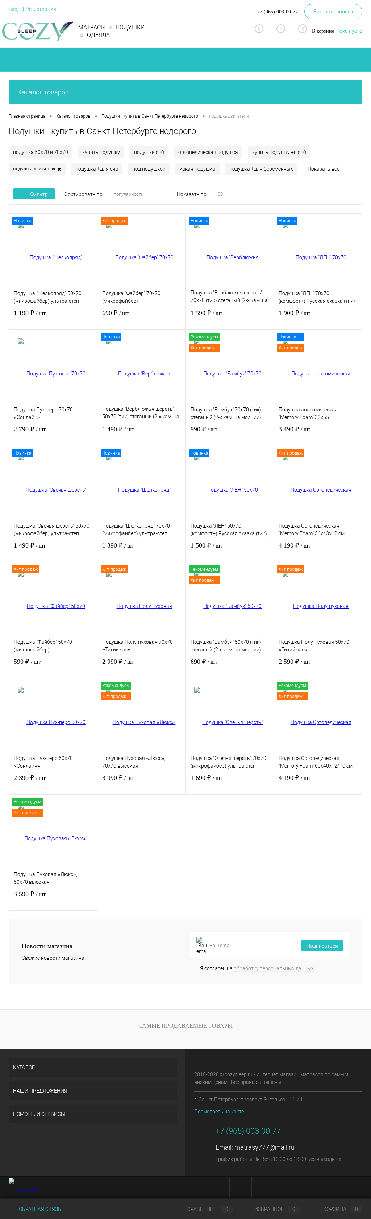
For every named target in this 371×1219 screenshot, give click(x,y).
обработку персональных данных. (274, 968)
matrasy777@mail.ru (264, 1147)
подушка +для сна (96, 169)
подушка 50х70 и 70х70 (40, 152)
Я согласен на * (258, 968)
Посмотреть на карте (219, 1111)
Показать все (323, 169)
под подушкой (149, 169)
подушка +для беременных (261, 169)
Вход (14, 9)
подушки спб (149, 152)
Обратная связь (39, 1209)
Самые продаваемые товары (185, 1026)
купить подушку (101, 152)
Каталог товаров (43, 92)
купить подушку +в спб (279, 152)
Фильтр (39, 194)
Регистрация (41, 9)
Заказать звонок (333, 12)
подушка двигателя (37, 169)
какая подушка (197, 169)
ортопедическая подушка (208, 152)
